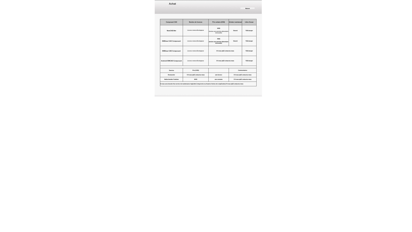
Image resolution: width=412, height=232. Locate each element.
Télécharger (249, 61)
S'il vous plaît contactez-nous (225, 61)
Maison (247, 8)
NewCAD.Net (171, 30)
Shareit (235, 30)
